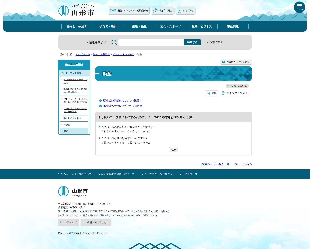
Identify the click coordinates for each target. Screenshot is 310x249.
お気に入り (188, 10)
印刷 (214, 93)
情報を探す (96, 42)
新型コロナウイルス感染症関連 (133, 10)
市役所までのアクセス (97, 222)
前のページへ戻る (214, 164)
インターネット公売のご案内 (75, 81)
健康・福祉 (139, 26)
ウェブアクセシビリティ (158, 174)
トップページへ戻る (241, 164)
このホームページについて (76, 174)
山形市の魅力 (165, 10)
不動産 (67, 124)
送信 (174, 149)
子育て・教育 (108, 26)
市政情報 (233, 26)
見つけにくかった (140, 142)
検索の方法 (216, 42)
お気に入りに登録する (238, 62)
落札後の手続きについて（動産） (122, 100)
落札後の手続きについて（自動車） (124, 106)
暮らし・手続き (77, 26)
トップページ (83, 54)
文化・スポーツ (170, 26)
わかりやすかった (114, 131)
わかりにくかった (140, 131)
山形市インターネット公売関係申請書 (75, 110)
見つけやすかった (114, 142)
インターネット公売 (123, 54)
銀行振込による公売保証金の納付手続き (75, 90)
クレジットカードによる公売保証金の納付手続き (75, 100)
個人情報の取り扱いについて (118, 174)
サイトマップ (190, 174)
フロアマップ (69, 222)
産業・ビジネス (202, 26)
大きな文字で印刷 (237, 93)
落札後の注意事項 (72, 118)
